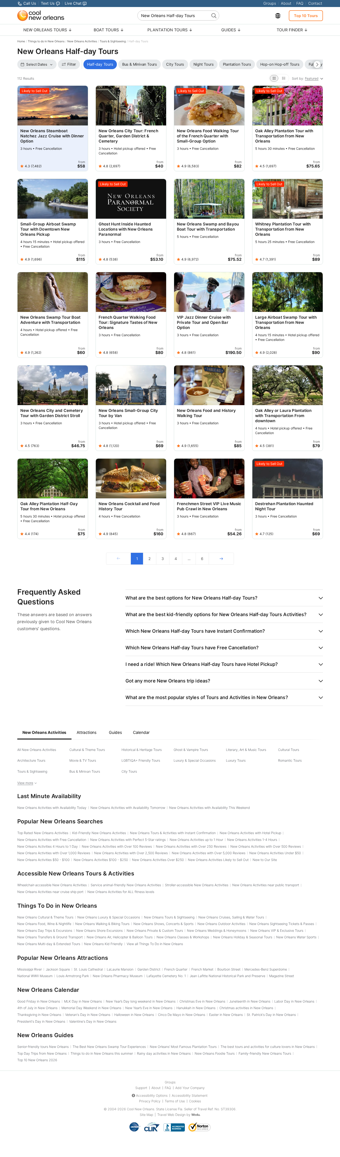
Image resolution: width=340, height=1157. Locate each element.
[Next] (221, 558)
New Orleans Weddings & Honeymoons (216, 930)
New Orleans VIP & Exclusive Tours (276, 930)
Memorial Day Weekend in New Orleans (91, 1008)
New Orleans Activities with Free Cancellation (51, 840)
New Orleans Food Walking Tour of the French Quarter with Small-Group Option (208, 136)
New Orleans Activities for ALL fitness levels (120, 892)
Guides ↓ (231, 30)
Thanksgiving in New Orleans (39, 1015)
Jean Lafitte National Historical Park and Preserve (227, 976)
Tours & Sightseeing (113, 41)
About (286, 3)
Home (21, 41)
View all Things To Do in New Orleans (155, 944)
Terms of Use (175, 1101)
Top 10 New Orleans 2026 (37, 1060)
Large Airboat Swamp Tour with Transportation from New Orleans (286, 322)
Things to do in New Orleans (46, 41)
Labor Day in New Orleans (294, 1001)
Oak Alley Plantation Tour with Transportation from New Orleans (284, 136)
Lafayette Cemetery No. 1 (166, 976)
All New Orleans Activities (36, 750)
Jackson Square (58, 969)
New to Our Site (265, 860)
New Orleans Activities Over (158, 860)
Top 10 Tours (306, 15)
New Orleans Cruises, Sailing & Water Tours (231, 917)
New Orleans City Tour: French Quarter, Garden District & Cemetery (128, 136)
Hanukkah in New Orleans (195, 1008)
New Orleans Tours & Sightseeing (169, 917)
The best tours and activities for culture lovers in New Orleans (268, 1047)
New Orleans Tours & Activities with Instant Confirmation (173, 833)
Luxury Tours (236, 760)
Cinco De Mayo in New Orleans (181, 1015)
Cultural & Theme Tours (87, 750)
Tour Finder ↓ (292, 30)
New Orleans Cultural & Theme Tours (45, 917)
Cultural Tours (288, 750)
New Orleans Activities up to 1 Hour (196, 840)
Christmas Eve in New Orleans (202, 1001)
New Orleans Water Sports (296, 937)
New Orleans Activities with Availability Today (51, 808)
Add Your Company (190, 1088)
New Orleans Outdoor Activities (221, 924)
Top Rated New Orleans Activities (42, 833)
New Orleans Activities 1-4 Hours (252, 840)
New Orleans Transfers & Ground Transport (50, 937)
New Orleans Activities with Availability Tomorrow (127, 808)
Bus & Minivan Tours (84, 771)
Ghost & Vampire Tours (191, 750)
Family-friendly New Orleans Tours (265, 1053)
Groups (269, 3)
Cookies (195, 1101)
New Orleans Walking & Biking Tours (102, 924)
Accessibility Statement (190, 1095)
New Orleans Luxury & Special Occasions (108, 917)
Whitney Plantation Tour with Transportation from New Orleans (283, 229)
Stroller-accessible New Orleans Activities (196, 885)
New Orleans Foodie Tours (215, 1053)
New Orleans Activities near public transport (265, 885)
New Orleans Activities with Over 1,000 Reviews (53, 853)
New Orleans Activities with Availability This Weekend (209, 808)
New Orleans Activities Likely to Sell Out (218, 860)
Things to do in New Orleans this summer (102, 1053)
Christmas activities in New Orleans (246, 1008)
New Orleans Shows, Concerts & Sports (163, 924)
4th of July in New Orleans (37, 1008)
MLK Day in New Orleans (83, 1001)
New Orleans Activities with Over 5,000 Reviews (208, 853)
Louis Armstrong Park (73, 976)
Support (141, 1088)
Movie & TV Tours (82, 760)
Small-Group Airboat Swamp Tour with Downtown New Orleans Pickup (48, 229)
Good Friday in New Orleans (38, 1001)
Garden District (148, 969)
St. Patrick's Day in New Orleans (271, 1015)
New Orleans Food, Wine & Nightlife (44, 924)
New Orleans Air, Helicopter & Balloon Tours (120, 937)
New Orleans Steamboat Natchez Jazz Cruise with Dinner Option (52, 136)
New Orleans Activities (82, 41)
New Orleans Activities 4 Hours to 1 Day (47, 846)
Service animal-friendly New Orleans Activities (126, 885)
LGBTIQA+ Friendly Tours (141, 760)
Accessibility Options (152, 1095)
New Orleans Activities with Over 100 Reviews (117, 846)
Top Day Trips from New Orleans (42, 1053)
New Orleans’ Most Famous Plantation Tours (183, 1047)
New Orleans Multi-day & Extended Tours (48, 944)
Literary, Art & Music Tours (246, 750)
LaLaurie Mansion (120, 969)
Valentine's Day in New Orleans (92, 1021)
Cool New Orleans (140, 1109)
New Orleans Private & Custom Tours (155, 930)
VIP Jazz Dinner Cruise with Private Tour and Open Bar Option (204, 322)
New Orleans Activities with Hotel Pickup (250, 833)
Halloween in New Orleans (134, 1015)
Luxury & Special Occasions (195, 760)
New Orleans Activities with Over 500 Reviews (265, 846)
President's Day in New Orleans (41, 1021)
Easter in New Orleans (226, 1015)
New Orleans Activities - (43, 860)
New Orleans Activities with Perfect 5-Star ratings (128, 840)
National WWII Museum (35, 976)
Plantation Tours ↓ (170, 30)
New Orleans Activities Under (275, 853)
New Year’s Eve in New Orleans (148, 1008)
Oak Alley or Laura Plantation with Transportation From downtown (283, 415)
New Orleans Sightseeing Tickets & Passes (281, 924)
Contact (315, 3)
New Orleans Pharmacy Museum (118, 976)
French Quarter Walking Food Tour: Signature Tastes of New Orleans (128, 322)
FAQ (299, 3)
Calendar (141, 732)
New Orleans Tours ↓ (47, 30)
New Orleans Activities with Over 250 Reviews (191, 846)
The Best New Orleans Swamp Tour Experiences (109, 1047)
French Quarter (175, 969)
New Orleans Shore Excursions (99, 930)
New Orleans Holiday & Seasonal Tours (242, 937)
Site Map (146, 1115)
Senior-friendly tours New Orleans (43, 1047)
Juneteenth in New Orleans (249, 1001)
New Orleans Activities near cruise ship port (50, 892)
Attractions (87, 732)
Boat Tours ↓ (109, 30)
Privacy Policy (150, 1101)
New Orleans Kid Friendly (103, 944)
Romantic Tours (290, 760)
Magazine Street (281, 976)
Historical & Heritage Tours (142, 750)
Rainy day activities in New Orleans (164, 1053)
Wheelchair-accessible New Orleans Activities (52, 885)
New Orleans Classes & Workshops (183, 937)
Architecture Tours (31, 760)
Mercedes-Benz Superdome (265, 969)
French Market (202, 969)
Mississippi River (29, 969)
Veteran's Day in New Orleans (87, 1015)
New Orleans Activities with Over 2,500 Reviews (131, 853)
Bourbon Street (228, 969)
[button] (224, 598)
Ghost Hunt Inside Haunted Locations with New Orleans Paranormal (126, 229)
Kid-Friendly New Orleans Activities (99, 833)
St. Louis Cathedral (88, 969)
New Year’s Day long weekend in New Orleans (140, 1001)
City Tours (129, 771)
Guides (115, 732)
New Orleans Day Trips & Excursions (44, 930)
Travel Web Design (171, 1115)
